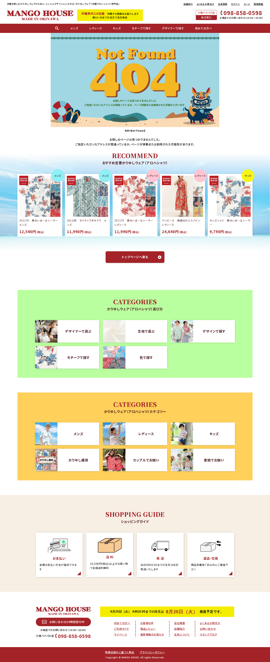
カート (247, 4)
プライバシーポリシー (152, 652)
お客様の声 (147, 623)
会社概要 (179, 623)
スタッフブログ (208, 634)
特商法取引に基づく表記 (119, 652)
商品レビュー (148, 629)
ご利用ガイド (121, 629)
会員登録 (223, 4)
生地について (182, 634)
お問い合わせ (208, 629)
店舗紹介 (188, 4)
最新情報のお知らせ (152, 634)
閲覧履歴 (258, 4)
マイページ (120, 634)
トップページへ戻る (135, 257)
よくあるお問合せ (205, 4)
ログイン (235, 4)
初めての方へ (122, 623)
